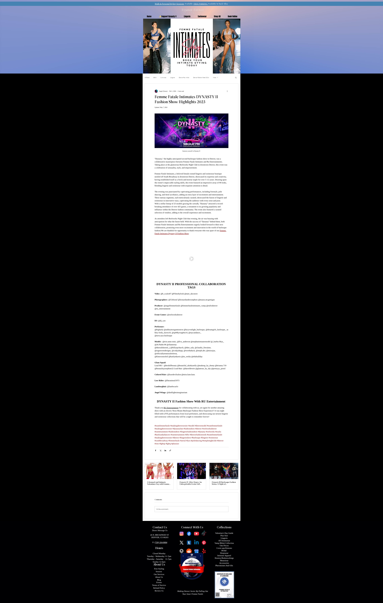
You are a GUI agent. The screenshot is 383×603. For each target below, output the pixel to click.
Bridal (224, 550)
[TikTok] (204, 533)
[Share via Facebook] (155, 450)
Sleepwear (224, 553)
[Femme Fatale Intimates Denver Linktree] (181, 551)
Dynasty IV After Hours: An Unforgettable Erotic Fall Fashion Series (191, 483)
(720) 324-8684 (161, 542)
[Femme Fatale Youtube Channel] (196, 533)
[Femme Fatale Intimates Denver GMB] (196, 551)
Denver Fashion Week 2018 (201, 77)
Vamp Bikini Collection (224, 543)
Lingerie (172, 77)
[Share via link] (170, 450)
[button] (236, 77)
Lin (222, 538)
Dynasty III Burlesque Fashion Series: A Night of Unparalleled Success (224, 483)
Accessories (224, 563)
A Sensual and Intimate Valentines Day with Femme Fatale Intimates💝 (158, 483)
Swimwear (163, 77)
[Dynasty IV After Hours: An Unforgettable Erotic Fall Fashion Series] (191, 471)
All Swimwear (224, 540)
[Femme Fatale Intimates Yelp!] (204, 551)
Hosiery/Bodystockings (224, 558)
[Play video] (191, 259)
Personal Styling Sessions (173, 4)
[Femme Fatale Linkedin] (196, 542)
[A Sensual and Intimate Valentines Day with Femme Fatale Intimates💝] (159, 471)
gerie (226, 538)
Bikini (154, 77)
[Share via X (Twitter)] (160, 450)
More (214, 77)
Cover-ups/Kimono (224, 548)
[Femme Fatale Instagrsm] (181, 533)
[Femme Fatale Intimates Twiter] (181, 542)
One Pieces (224, 545)
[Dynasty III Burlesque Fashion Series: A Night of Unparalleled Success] (223, 471)
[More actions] (227, 91)
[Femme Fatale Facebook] (189, 533)
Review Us (159, 591)
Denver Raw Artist (184, 77)
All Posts (147, 77)
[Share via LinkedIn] (165, 450)
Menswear (224, 560)
